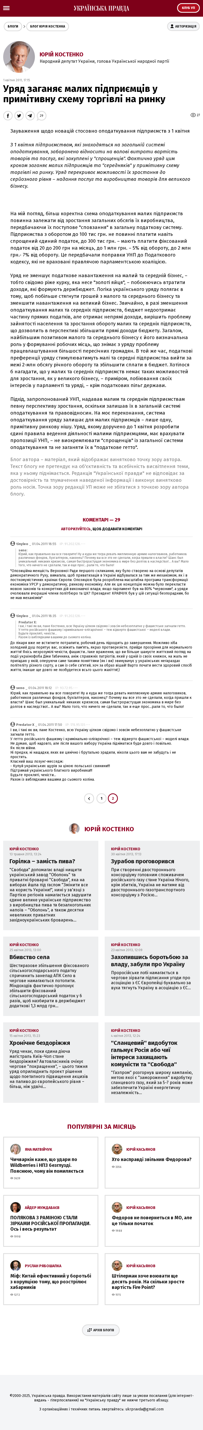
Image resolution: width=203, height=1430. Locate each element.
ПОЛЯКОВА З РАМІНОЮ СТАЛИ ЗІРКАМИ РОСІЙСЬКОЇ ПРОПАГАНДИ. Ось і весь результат (50, 1223)
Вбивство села (30, 957)
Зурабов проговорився (142, 861)
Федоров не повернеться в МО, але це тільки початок (152, 1220)
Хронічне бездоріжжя (40, 1042)
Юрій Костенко (61, 54)
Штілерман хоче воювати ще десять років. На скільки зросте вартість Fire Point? (148, 1281)
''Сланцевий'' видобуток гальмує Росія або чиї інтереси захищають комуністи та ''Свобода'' (144, 1053)
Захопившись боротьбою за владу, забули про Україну (149, 961)
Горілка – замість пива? (42, 861)
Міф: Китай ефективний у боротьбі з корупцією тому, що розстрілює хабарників (50, 1281)
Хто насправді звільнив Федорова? (152, 1159)
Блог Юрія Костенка (47, 26)
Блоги (13, 26)
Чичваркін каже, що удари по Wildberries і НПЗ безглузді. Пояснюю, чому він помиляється (47, 1165)
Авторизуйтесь (76, 529)
